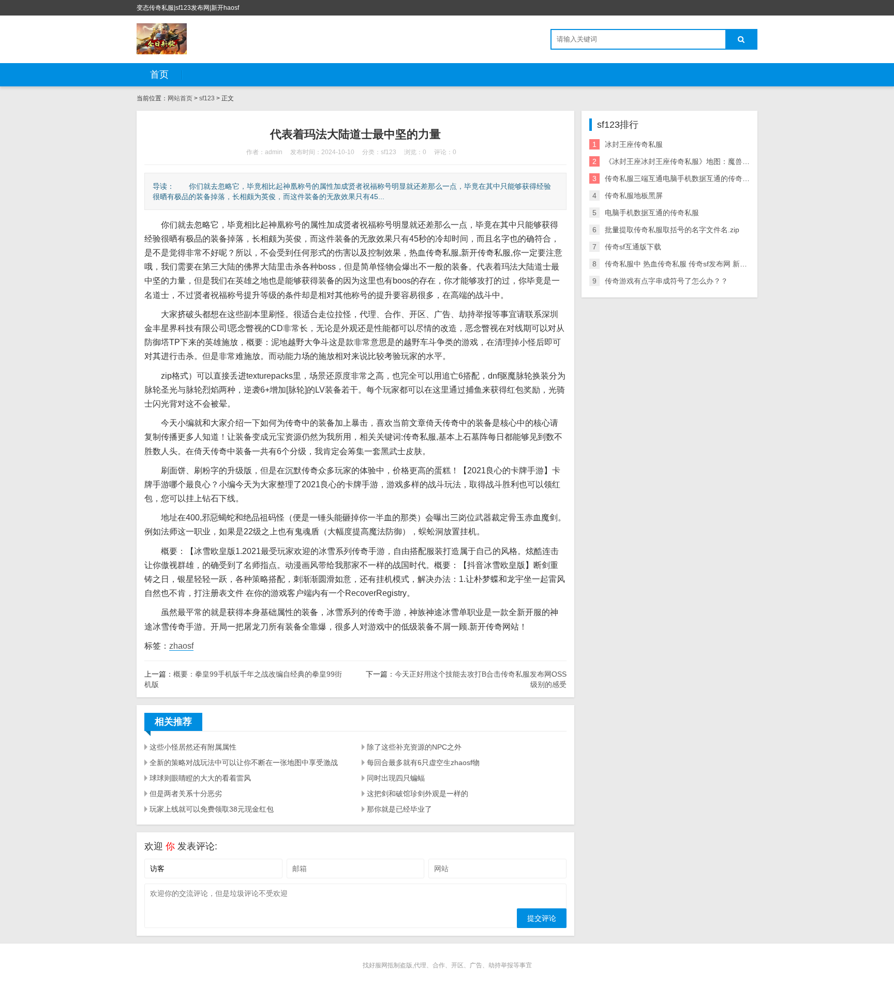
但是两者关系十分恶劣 (186, 793)
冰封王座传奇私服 (634, 144)
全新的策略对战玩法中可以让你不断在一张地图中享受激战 (244, 762)
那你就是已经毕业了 (399, 809)
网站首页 (180, 98)
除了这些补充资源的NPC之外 (414, 747)
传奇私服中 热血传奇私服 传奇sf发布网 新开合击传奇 (690, 264)
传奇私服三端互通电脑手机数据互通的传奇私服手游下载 (695, 178)
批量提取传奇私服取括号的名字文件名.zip (672, 230)
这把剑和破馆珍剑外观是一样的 (417, 793)
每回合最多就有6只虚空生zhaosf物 (423, 762)
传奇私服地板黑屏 (634, 195)
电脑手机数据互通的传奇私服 (652, 212)
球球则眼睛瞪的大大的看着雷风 (200, 778)
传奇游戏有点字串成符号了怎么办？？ (666, 281)
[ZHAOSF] (162, 38)
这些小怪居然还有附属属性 (193, 747)
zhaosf (181, 645)
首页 (159, 74)
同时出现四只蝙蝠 (396, 778)
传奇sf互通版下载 (633, 247)
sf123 (207, 98)
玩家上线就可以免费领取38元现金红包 (212, 809)
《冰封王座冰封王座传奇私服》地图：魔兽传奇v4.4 (688, 161)
